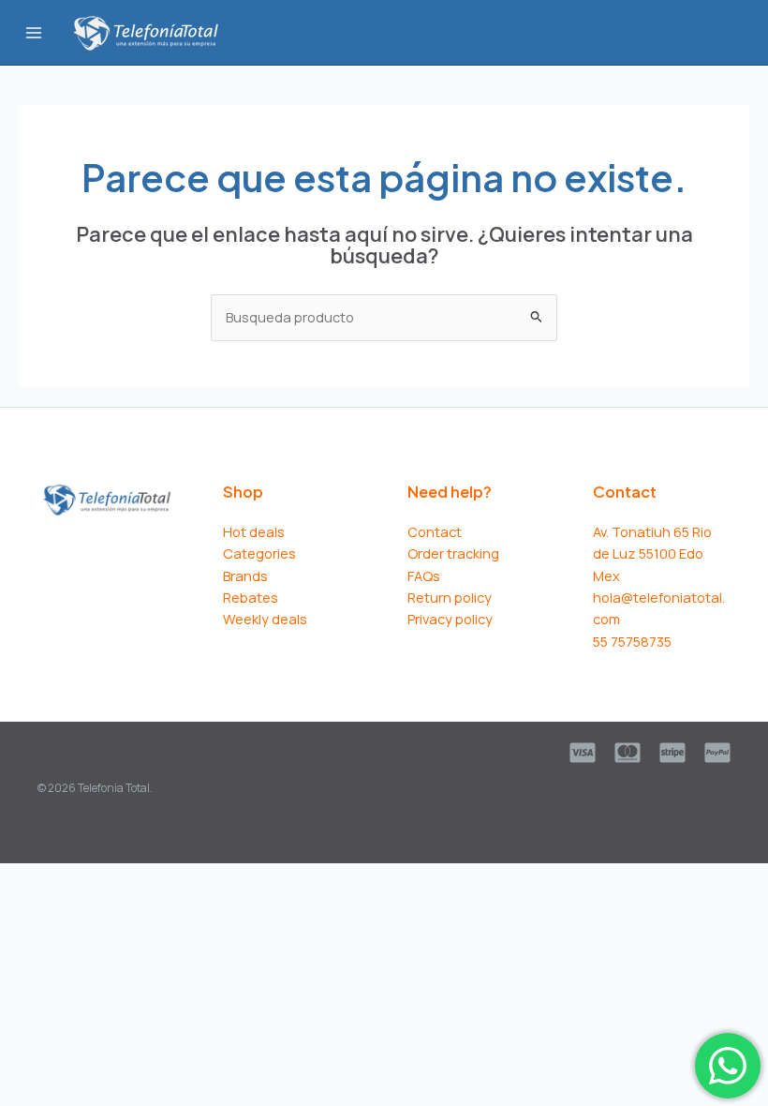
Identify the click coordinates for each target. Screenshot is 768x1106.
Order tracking (453, 553)
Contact (434, 531)
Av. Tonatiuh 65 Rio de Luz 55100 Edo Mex (652, 553)
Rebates (250, 597)
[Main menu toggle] (33, 32)
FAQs (423, 575)
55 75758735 (632, 641)
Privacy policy (450, 618)
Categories (259, 553)
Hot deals (254, 531)
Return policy (449, 597)
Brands (245, 575)
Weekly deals (265, 618)
